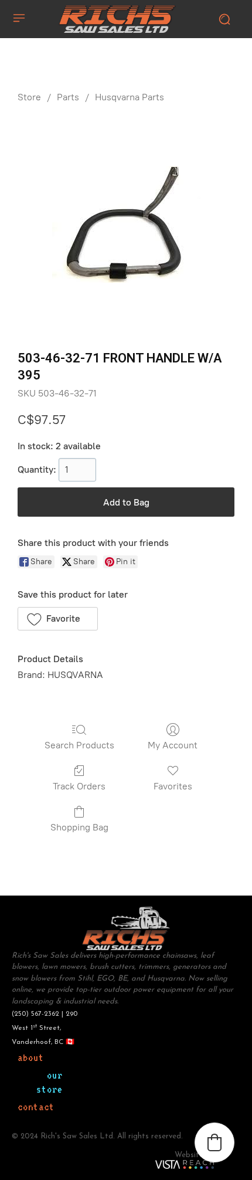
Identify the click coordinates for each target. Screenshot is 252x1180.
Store (29, 97)
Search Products (79, 745)
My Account (172, 745)
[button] (58, 618)
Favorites (173, 786)
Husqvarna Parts (129, 97)
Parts (68, 97)
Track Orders (79, 786)
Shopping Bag (79, 827)
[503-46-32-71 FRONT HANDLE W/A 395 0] (126, 224)
